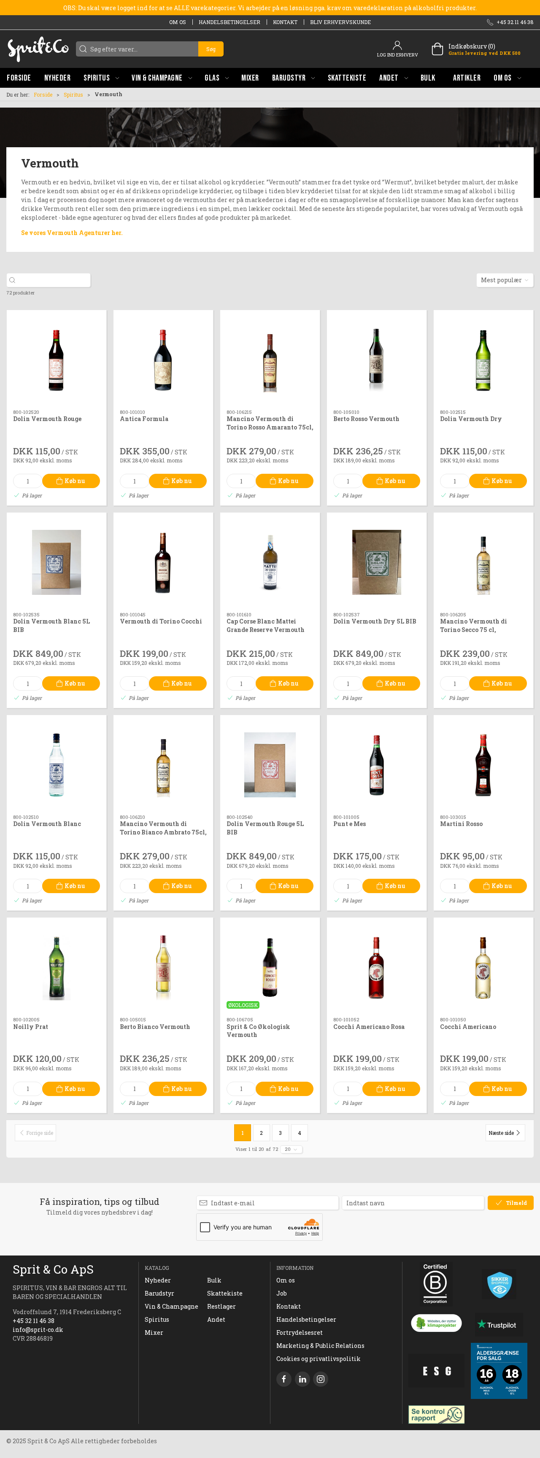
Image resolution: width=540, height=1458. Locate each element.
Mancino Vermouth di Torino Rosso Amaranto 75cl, (270, 423)
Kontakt (285, 22)
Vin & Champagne (171, 1306)
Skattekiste (225, 1293)
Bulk (214, 1280)
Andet (216, 1319)
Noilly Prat (30, 1027)
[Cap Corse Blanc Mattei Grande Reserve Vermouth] (270, 562)
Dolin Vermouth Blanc (47, 824)
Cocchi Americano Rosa (369, 1027)
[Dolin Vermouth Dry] (483, 359)
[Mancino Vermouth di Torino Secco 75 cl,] (483, 562)
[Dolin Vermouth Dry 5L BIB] (376, 562)
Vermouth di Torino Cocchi (161, 621)
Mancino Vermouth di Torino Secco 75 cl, (473, 625)
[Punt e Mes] (376, 764)
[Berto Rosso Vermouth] (376, 359)
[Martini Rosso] (483, 764)
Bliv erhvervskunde (340, 22)
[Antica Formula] (163, 359)
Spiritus (73, 94)
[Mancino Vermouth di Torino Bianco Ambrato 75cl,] (163, 764)
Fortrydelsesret (299, 1332)
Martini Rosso (461, 824)
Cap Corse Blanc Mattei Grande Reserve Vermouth (266, 625)
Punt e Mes (349, 824)
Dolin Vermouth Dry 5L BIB (374, 621)
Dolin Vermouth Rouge (47, 419)
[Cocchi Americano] (483, 967)
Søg (211, 49)
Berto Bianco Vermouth (155, 1027)
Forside (43, 94)
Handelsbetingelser (229, 22)
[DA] (38, 49)
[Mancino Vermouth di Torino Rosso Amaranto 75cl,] (270, 359)
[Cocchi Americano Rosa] (376, 967)
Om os (177, 22)
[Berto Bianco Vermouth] (163, 967)
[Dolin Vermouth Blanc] (56, 764)
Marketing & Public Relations (320, 1346)
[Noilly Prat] (56, 967)
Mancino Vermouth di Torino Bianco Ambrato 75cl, (163, 828)
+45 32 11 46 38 (33, 1321)
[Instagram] (320, 1379)
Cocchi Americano (468, 1027)
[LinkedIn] (302, 1379)
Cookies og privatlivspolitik (318, 1359)
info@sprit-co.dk (38, 1330)
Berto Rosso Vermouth (366, 419)
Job (281, 1293)
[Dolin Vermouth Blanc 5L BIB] (56, 562)
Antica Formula (144, 419)
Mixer (154, 1332)
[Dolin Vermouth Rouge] (56, 359)
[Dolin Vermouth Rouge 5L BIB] (270, 764)
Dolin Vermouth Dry (471, 419)
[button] (101, 77)
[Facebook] (284, 1379)
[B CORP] (436, 1284)
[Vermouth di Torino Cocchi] (163, 562)
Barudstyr (159, 1293)
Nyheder (158, 1280)
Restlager (221, 1306)
